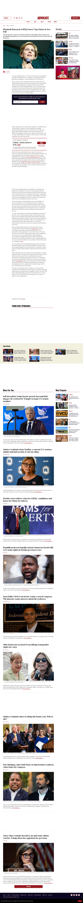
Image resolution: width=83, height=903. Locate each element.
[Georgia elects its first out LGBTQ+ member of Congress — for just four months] (62, 44)
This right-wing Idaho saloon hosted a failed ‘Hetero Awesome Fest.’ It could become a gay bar (74, 38)
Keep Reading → (28, 443)
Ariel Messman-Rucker (7, 601)
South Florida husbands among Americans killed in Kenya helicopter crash (74, 432)
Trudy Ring (8, 71)
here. (24, 299)
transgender (19, 261)
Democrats (34, 228)
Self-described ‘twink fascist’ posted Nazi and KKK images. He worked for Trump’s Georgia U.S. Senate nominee (26, 399)
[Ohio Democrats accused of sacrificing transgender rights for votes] (28, 666)
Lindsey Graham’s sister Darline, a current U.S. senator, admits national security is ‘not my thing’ (27, 450)
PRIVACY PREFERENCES (37, 895)
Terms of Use (30, 900)
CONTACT (4, 895)
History (49, 21)
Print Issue (71, 57)
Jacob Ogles (5, 503)
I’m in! (42, 102)
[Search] (69, 18)
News (35, 21)
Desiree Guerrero (6, 649)
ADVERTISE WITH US (23, 895)
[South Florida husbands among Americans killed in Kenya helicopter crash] (62, 430)
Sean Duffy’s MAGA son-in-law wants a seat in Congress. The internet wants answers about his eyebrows (27, 597)
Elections (12, 25)
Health (42, 21)
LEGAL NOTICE (50, 895)
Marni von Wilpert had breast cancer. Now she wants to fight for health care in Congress (73, 352)
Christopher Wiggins (6, 403)
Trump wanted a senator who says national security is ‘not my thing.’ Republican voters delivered (47, 352)
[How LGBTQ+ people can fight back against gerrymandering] (62, 60)
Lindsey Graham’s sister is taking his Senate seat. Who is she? (28, 717)
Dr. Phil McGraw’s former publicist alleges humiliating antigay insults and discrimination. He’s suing (74, 425)
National (70, 49)
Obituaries (71, 394)
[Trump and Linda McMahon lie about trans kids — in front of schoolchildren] (62, 405)
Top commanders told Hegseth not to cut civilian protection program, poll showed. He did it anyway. (74, 54)
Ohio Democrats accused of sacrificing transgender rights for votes (26, 645)
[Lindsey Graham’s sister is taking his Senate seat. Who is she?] (28, 738)
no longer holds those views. (32, 157)
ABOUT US (9, 895)
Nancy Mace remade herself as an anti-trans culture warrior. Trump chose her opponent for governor (26, 836)
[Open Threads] (19, 18)
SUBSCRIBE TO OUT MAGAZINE (6, 18)
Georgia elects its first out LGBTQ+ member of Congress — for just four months (74, 45)
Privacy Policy (22, 900)
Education (70, 411)
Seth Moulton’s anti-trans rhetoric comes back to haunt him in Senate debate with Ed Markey (46, 359)
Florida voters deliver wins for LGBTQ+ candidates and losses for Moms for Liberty (27, 499)
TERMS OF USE (44, 895)
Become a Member (41, 143)
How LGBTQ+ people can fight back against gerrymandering (74, 61)
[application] (68, 72)
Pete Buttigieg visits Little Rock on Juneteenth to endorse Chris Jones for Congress (28, 765)
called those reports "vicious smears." (30, 161)
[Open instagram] (22, 18)
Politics (28, 21)
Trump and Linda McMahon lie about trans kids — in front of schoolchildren (74, 407)
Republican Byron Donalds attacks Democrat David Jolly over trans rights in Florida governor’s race (28, 548)
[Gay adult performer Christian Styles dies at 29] (62, 397)
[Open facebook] (14, 18)
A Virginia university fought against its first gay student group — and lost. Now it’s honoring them (74, 416)
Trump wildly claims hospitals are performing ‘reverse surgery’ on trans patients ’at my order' (20, 359)
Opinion (55, 21)
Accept (79, 900)
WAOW (11, 633)
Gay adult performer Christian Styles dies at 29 (74, 398)
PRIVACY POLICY (30, 895)
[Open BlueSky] (17, 18)
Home (4, 25)
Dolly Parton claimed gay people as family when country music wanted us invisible (73, 440)
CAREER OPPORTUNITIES (15, 895)
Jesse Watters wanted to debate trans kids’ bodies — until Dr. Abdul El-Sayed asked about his (20, 352)
